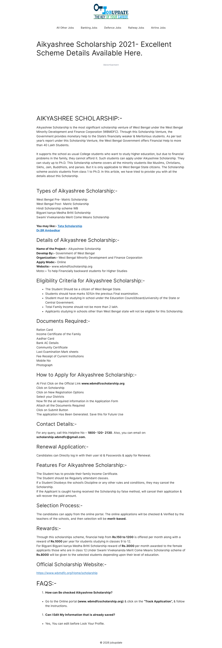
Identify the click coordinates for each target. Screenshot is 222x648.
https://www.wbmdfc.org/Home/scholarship (66, 573)
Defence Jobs (112, 27)
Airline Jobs (158, 27)
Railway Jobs (136, 27)
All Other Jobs (65, 27)
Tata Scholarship (70, 226)
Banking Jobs (89, 27)
